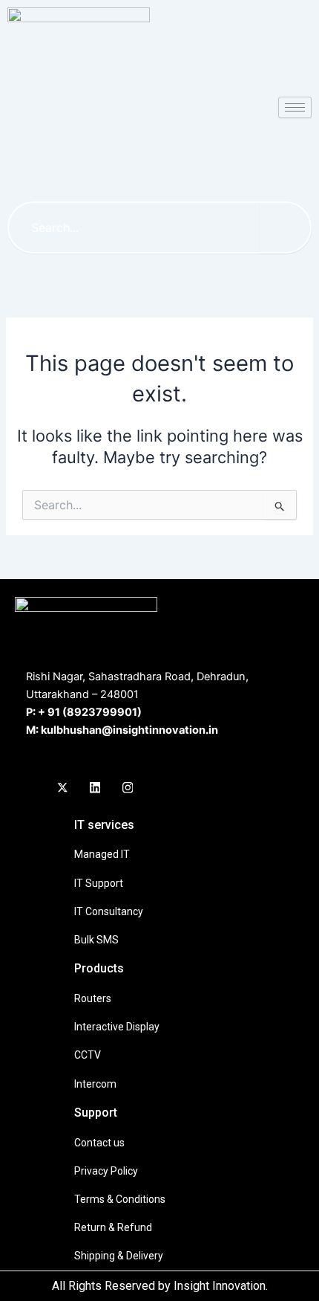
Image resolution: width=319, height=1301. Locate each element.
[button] (151, 167)
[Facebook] (30, 788)
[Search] (286, 227)
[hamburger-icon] (295, 107)
